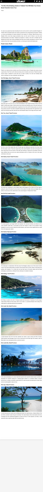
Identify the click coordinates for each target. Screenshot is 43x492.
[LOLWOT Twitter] (37, 1)
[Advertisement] (21, 20)
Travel (2, 10)
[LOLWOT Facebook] (34, 1)
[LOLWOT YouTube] (39, 1)
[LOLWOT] (21, 1)
